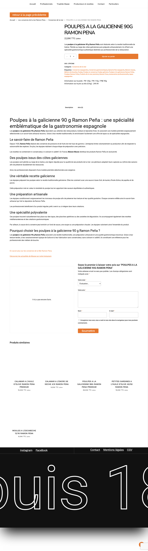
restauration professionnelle (119, 74)
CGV (129, 449)
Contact (95, 449)
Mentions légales (113, 449)
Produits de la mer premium (89, 74)
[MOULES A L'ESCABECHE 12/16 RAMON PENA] (24, 411)
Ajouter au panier (108, 56)
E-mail (112, 311)
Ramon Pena (103, 74)
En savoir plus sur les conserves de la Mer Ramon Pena (31, 251)
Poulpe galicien (103, 72)
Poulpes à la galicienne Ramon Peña (121, 72)
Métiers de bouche (70, 72)
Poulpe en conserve (90, 72)
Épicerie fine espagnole (116, 70)
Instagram (26, 450)
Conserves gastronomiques (98, 70)
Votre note (82, 280)
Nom (80, 311)
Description (69, 107)
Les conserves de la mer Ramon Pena (31, 20)
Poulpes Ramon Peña (71, 74)
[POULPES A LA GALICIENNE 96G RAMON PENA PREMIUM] (89, 361)
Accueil (12, 20)
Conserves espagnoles (80, 70)
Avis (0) (80, 107)
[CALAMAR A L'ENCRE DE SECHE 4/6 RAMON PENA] (56, 361)
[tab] (69, 107)
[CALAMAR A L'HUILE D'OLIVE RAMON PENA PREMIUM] (24, 361)
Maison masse (130, 70)
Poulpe (80, 72)
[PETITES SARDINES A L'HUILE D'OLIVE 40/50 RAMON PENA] (121, 361)
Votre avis (82, 290)
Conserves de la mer (55, 20)
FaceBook (42, 450)
